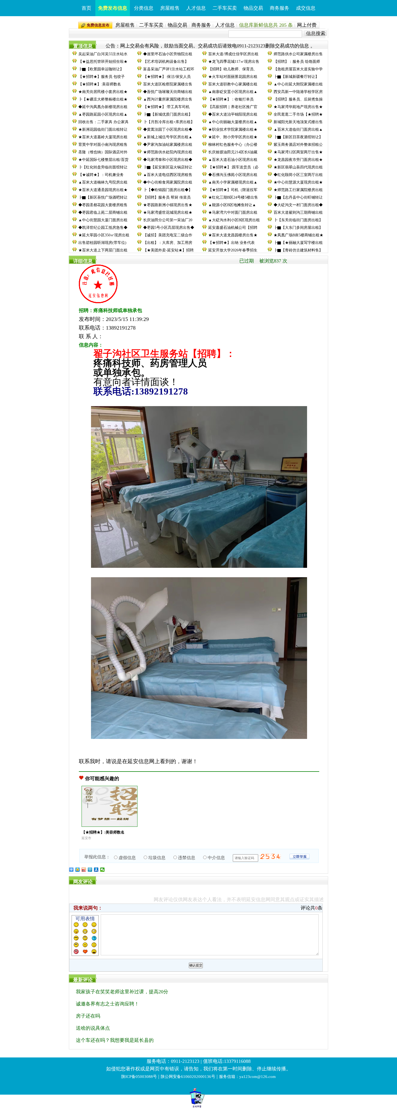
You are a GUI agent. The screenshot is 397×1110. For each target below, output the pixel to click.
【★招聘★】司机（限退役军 (232, 190)
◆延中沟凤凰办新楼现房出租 (102, 107)
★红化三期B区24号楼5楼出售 (233, 197)
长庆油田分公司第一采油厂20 (167, 220)
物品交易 (253, 8)
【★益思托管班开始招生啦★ (102, 62)
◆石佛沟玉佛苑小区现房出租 (232, 175)
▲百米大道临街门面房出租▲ (298, 129)
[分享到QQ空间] (77, 869)
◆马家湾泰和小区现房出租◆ (167, 160)
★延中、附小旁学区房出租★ (232, 137)
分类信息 (143, 8)
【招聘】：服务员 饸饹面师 (297, 62)
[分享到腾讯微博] (90, 869)
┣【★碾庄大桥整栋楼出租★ (102, 99)
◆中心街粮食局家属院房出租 (167, 182)
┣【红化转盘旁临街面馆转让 (102, 167)
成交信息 (305, 8)
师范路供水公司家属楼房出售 (298, 54)
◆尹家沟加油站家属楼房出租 (167, 145)
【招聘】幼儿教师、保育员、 (232, 69)
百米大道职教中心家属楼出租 (232, 84)
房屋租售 (170, 8)
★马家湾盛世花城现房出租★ (167, 212)
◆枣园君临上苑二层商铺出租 (102, 212)
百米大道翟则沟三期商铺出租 (298, 212)
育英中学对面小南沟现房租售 (102, 145)
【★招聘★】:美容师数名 (99, 84)
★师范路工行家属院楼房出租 (298, 190)
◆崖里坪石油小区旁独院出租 (167, 54)
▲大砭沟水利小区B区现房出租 (234, 220)
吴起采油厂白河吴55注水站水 (102, 54)
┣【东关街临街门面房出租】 (298, 220)
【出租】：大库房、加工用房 (167, 243)
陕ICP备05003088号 (139, 1076)
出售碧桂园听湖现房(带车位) (102, 243)
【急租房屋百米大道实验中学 (298, 69)
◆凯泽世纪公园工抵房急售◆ (102, 228)
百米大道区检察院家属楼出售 (167, 84)
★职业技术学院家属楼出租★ (232, 129)
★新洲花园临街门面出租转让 (102, 129)
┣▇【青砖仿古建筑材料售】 (298, 250)
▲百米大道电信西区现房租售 (167, 175)
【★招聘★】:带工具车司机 (166, 107)
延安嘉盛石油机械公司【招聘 (232, 228)
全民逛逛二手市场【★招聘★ (298, 114)
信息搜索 (315, 33)
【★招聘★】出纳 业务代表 (231, 243)
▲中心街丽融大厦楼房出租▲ (232, 122)
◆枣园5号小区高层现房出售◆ (168, 228)
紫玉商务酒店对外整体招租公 (298, 145)
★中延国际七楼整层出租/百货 (103, 160)
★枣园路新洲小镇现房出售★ (167, 205)
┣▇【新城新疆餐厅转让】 (296, 77)
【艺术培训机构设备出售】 (166, 62)
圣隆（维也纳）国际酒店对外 (102, 152)
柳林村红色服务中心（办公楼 (232, 145)
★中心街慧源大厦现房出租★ (298, 182)
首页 (86, 8)
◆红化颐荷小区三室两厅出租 (298, 175)
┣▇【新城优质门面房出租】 (167, 114)
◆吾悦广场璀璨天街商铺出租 (167, 92)
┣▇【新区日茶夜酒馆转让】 (298, 137)
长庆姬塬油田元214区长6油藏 (232, 152)
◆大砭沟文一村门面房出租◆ (298, 205)
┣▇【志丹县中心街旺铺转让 (298, 197)
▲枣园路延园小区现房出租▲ (102, 114)
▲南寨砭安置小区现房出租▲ (232, 92)
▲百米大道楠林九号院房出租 (102, 182)
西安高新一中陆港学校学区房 (298, 92)
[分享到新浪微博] (84, 869)
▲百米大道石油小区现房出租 (232, 160)
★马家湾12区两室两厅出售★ (298, 152)
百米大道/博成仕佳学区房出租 (233, 54)
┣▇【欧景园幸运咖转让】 (101, 69)
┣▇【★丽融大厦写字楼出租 (298, 243)
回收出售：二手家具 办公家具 (103, 122)
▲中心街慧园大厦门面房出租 (102, 220)
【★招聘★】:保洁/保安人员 (167, 77)
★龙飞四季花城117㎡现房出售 (233, 62)
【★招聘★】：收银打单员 (231, 99)
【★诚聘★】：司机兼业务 (101, 175)
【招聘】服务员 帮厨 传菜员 (167, 197)
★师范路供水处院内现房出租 (167, 152)
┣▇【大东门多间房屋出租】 (298, 228)
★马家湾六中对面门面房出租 (232, 212)
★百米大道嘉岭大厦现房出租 (102, 137)
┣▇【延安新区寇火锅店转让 (167, 167)
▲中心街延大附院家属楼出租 (298, 84)
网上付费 (307, 25)
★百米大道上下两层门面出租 (102, 250)
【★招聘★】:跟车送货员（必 (233, 167)
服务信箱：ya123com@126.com (247, 1076)
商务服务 (279, 8)
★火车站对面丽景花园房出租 (232, 77)
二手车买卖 (225, 8)
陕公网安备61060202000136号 (188, 1076)
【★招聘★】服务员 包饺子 (101, 77)
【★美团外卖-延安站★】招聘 (168, 250)
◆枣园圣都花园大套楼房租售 (102, 205)
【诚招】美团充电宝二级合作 (167, 235)
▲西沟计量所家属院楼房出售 (167, 99)
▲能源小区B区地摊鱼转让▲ (232, 205)
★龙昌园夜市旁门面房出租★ (298, 160)
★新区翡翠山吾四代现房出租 (298, 167)
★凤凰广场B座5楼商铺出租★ (298, 235)
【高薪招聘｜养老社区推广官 (232, 107)
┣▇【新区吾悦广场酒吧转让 (102, 197)
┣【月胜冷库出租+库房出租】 (168, 122)
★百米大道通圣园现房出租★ (102, 190)
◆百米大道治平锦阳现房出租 (232, 114)
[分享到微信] (102, 869)
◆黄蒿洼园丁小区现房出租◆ (167, 129)
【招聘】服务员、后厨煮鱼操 (298, 99)
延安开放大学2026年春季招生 (232, 250)
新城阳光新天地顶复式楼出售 (298, 122)
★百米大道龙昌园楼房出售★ (232, 235)
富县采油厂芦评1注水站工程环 (168, 69)
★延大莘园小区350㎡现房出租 (103, 235)
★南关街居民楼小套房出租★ (102, 92)
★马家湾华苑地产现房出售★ (298, 107)
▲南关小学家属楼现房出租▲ (232, 182)
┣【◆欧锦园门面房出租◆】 (167, 190)
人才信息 (196, 8)
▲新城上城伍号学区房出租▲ (167, 137)
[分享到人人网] (96, 869)
